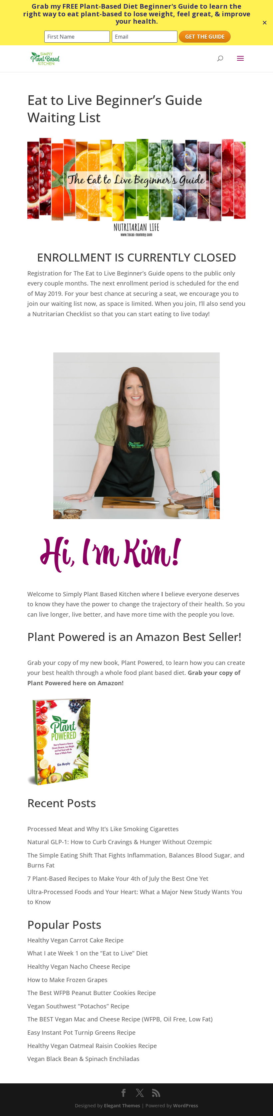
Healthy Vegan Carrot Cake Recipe (75, 940)
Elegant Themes (122, 1105)
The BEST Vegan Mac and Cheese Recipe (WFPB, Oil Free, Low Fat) (120, 1019)
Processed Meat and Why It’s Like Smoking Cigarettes (103, 829)
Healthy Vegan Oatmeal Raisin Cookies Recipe (92, 1046)
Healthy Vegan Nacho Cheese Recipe (78, 966)
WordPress (185, 1105)
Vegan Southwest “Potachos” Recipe (78, 1006)
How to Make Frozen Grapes (67, 980)
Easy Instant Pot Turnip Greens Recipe (81, 1032)
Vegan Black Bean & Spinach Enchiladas (83, 1059)
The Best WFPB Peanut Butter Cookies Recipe (91, 993)
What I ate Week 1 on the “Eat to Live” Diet (87, 953)
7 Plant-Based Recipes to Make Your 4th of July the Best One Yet (117, 878)
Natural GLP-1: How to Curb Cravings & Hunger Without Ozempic (119, 842)
